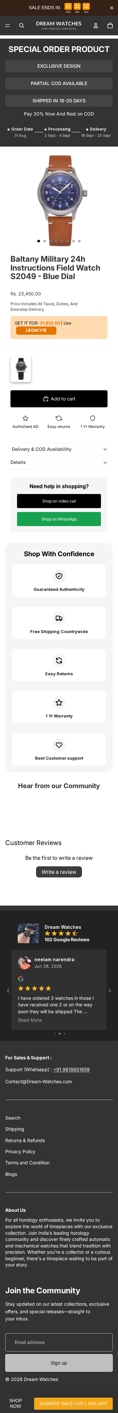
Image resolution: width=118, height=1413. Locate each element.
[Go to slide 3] (64, 1033)
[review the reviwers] (21, 978)
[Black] (20, 369)
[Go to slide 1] (54, 1034)
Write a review (59, 872)
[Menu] (7, 25)
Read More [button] (30, 1020)
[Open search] (21, 25)
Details (18, 462)
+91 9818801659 (71, 1069)
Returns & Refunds (25, 1140)
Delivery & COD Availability (40, 449)
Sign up (59, 1363)
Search (12, 1118)
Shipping (14, 1129)
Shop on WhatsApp (59, 519)
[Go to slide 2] (60, 1033)
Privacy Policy (20, 1151)
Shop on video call (59, 501)
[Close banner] (112, 8)
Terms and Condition (27, 1162)
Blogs (11, 1174)
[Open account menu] (95, 25)
